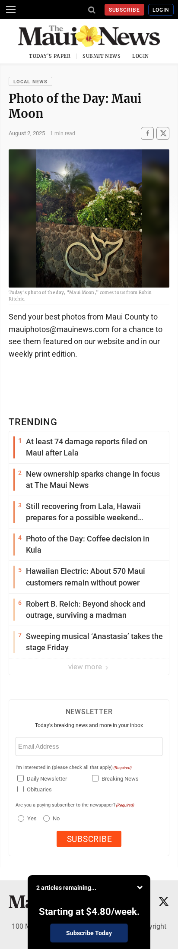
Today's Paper (49, 56)
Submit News (102, 56)
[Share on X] (163, 133)
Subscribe (124, 10)
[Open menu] (11, 9)
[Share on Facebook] (147, 133)
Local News (30, 82)
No (56, 818)
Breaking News (120, 778)
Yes (31, 818)
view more (86, 666)
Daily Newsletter (47, 778)
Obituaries (39, 789)
